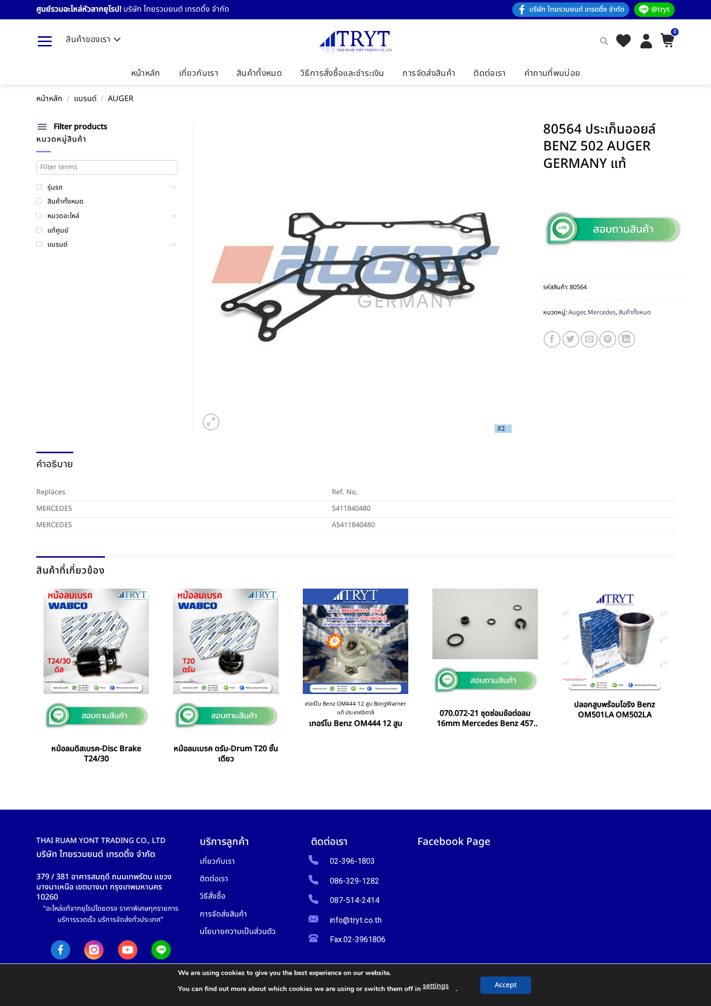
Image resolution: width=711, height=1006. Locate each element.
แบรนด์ (85, 99)
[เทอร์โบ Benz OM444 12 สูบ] (355, 641)
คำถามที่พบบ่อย (552, 73)
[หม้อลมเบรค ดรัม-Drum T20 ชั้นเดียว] (226, 641)
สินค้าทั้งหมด (259, 73)
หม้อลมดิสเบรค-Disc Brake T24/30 (96, 754)
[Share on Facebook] (552, 339)
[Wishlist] (623, 41)
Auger (120, 99)
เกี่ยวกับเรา (198, 73)
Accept (506, 985)
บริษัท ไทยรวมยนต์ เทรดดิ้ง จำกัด (576, 9)
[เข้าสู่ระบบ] (646, 41)
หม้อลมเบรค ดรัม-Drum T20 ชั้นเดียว (226, 754)
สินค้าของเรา (88, 39)
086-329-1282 (354, 881)
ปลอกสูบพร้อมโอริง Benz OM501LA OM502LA (614, 710)
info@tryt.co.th (356, 920)
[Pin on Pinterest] (607, 339)
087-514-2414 (354, 900)
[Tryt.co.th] (355, 46)
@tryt (660, 9)
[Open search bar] (604, 41)
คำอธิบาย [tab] (54, 464)
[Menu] (44, 41)
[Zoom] (211, 422)
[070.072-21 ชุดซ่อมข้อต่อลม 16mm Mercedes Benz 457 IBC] (485, 624)
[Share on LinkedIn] (626, 339)
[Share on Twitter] (571, 339)
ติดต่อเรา (489, 73)
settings (436, 986)
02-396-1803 (352, 861)
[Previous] (40, 682)
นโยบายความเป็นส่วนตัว (238, 931)
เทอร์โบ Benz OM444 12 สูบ (355, 724)
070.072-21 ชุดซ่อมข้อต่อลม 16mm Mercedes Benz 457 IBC (485, 719)
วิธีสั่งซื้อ (212, 896)
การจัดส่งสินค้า (428, 73)
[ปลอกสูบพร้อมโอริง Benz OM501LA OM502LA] (614, 641)
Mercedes (602, 312)
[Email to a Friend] (589, 339)
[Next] (671, 682)
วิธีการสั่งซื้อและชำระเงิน (342, 73)
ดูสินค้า (96, 781)
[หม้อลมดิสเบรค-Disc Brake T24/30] (96, 641)
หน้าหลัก (146, 73)
